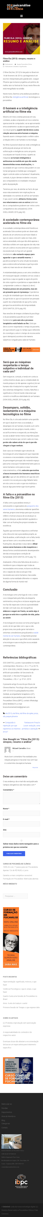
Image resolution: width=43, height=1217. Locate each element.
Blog (3, 1120)
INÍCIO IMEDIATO (10, 884)
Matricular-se (7, 1104)
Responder (35, 767)
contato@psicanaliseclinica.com (10, 1167)
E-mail (6, 819)
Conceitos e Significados (20, 66)
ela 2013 (8, 713)
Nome (6, 809)
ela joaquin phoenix (10, 716)
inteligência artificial (20, 97)
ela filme (16, 713)
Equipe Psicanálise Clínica (24, 64)
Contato (5, 1128)
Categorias (6, 1123)
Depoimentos (7, 1112)
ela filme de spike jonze (29, 713)
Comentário (8, 790)
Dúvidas (5, 1108)
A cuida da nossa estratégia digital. (19, 1207)
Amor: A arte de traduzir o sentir (15, 1003)
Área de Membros (9, 1116)
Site (4, 830)
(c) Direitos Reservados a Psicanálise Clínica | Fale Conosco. (20, 1210)
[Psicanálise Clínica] (21, 7)
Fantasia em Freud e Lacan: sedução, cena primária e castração (31, 725)
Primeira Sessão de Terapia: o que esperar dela (21, 1007)
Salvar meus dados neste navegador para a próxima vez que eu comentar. (21, 845)
